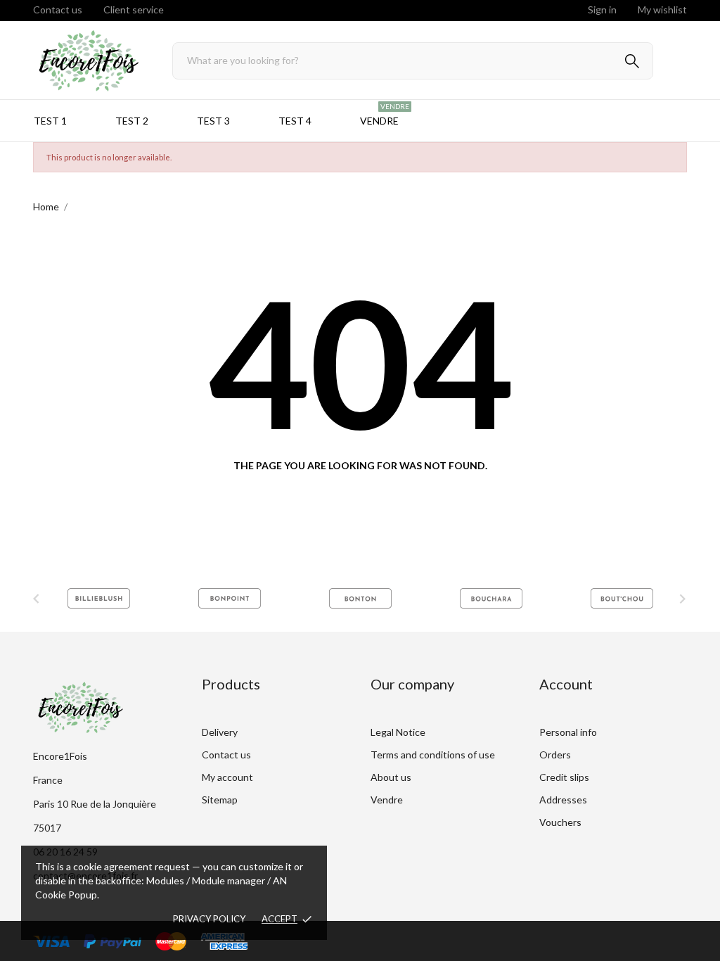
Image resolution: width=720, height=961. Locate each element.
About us (391, 777)
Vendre (384, 114)
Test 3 (213, 121)
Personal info (568, 732)
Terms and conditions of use (433, 754)
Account (566, 683)
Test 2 (131, 121)
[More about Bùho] (621, 598)
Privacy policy (209, 918)
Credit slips (564, 777)
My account (227, 777)
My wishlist (662, 9)
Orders (555, 754)
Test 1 (50, 121)
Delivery (220, 732)
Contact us (57, 9)
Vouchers (560, 822)
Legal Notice (398, 732)
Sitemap (220, 800)
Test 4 (294, 121)
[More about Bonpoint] (98, 598)
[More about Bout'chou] (490, 598)
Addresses (563, 800)
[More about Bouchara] (360, 598)
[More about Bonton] (229, 598)
